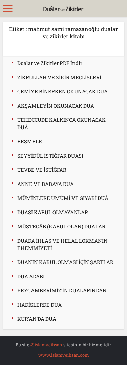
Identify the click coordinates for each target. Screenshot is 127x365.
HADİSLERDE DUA (39, 304)
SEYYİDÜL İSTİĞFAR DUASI (50, 155)
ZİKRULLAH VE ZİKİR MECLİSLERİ (59, 77)
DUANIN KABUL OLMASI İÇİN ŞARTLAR (65, 262)
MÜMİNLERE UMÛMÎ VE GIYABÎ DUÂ (62, 198)
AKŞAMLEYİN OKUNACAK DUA (55, 105)
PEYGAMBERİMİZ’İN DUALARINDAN (62, 290)
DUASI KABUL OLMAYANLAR (52, 212)
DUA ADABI (31, 276)
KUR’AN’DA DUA (36, 318)
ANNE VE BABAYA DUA (45, 183)
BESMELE (29, 141)
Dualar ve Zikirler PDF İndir (49, 63)
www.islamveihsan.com (63, 355)
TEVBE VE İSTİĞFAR (41, 169)
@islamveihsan (46, 345)
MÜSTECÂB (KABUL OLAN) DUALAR (61, 226)
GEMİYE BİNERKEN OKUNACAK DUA (62, 91)
